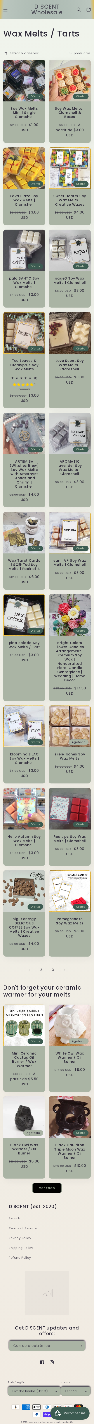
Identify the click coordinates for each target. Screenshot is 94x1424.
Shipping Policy (21, 1248)
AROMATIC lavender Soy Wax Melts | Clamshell (69, 467)
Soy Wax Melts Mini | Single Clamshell (24, 112)
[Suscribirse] (80, 1346)
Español (71, 1391)
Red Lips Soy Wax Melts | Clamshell (70, 839)
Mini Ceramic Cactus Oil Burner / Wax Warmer (24, 1059)
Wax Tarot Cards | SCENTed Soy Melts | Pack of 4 (24, 564)
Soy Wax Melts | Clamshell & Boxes (70, 112)
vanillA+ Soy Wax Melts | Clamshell (69, 562)
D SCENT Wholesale (38, 1422)
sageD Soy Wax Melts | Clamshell (70, 280)
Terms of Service (23, 1228)
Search (14, 1218)
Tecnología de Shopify (61, 1422)
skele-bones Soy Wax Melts (69, 756)
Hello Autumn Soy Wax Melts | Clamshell (24, 841)
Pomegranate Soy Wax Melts (69, 921)
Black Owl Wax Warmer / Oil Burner (24, 1149)
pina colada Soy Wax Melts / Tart (24, 645)
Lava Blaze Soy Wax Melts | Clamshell (24, 200)
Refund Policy (20, 1257)
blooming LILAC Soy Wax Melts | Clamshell (24, 758)
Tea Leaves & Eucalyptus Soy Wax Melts (24, 365)
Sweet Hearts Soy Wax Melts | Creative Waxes (69, 200)
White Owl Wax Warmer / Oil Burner (70, 1057)
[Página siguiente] (65, 970)
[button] (5, 9)
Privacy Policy (20, 1238)
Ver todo (47, 1188)
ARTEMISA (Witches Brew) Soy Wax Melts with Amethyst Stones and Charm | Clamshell (24, 473)
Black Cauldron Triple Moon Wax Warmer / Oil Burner (69, 1151)
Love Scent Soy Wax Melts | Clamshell (70, 365)
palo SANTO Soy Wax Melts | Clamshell (24, 282)
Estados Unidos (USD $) (30, 1391)
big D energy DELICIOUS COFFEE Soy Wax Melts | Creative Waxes (24, 927)
